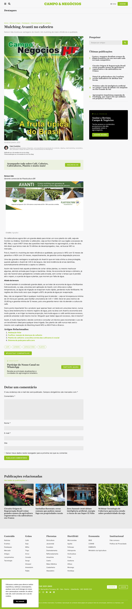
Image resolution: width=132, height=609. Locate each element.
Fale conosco (114, 540)
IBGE (90, 540)
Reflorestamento (52, 554)
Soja (26, 544)
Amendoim (29, 567)
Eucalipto (49, 547)
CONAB (91, 544)
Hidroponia (71, 550)
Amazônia (50, 557)
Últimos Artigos (15, 23)
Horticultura (71, 554)
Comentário (9, 396)
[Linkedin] (53, 592)
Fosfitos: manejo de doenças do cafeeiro (25, 335)
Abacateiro (50, 571)
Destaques (10, 10)
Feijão (27, 571)
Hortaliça (70, 571)
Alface (69, 564)
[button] (5, 4)
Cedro (48, 561)
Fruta (69, 557)
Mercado (7, 550)
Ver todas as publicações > (15, 480)
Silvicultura (50, 540)
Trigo (27, 550)
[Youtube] (50, 592)
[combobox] (105, 42)
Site (5, 443)
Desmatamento (51, 550)
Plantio (42, 347)
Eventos (7, 544)
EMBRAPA (92, 547)
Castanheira (50, 567)
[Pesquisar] (125, 42)
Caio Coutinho (15, 146)
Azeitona (70, 561)
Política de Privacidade (118, 544)
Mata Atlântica (51, 564)
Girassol (28, 564)
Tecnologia (8, 561)
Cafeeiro (16, 347)
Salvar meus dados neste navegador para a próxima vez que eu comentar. (37, 453)
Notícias (7, 540)
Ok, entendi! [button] (20, 601)
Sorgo (27, 561)
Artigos (6, 554)
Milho (27, 547)
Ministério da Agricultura (97, 550)
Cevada (28, 557)
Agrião (69, 544)
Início (6, 23)
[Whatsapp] (39, 592)
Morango (70, 567)
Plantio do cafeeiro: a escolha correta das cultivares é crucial (33, 338)
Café (7, 347)
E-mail (7, 433)
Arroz (27, 554)
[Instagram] (43, 592)
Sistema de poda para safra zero (21, 340)
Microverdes (72, 540)
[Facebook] (46, 592)
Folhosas (70, 547)
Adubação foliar (14, 333)
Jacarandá (50, 544)
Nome (7, 423)
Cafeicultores (29, 347)
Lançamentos (9, 557)
